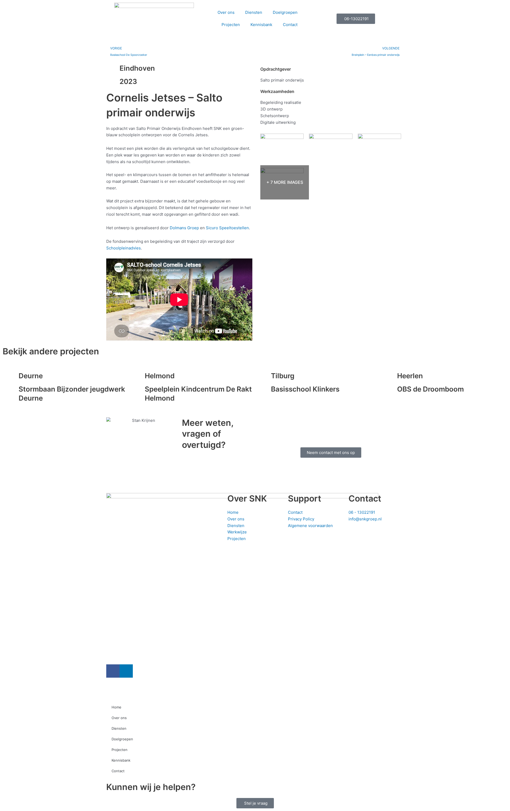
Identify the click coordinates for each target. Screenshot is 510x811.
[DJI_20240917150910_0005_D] (282, 145)
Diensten (253, 12)
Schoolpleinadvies (123, 247)
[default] (330, 145)
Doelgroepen (285, 12)
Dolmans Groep (184, 227)
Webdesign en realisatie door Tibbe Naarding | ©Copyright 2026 (237, 688)
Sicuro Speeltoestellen (227, 227)
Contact (290, 24)
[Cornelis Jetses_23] (379, 147)
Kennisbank (261, 24)
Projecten (231, 24)
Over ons (226, 12)
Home (116, 707)
